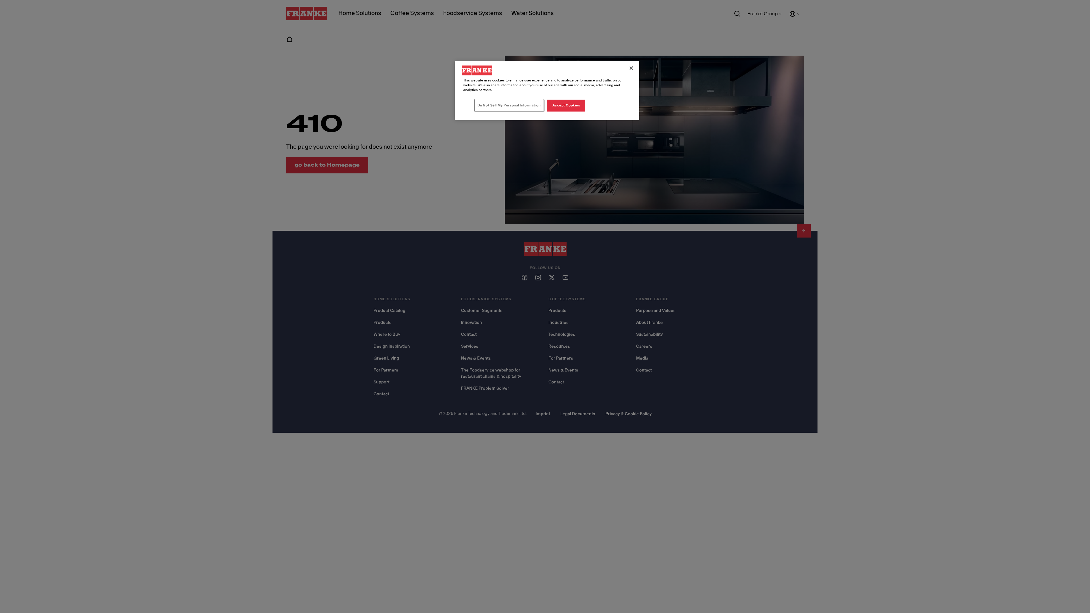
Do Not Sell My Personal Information (509, 105)
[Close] (631, 68)
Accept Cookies (566, 105)
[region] (547, 90)
